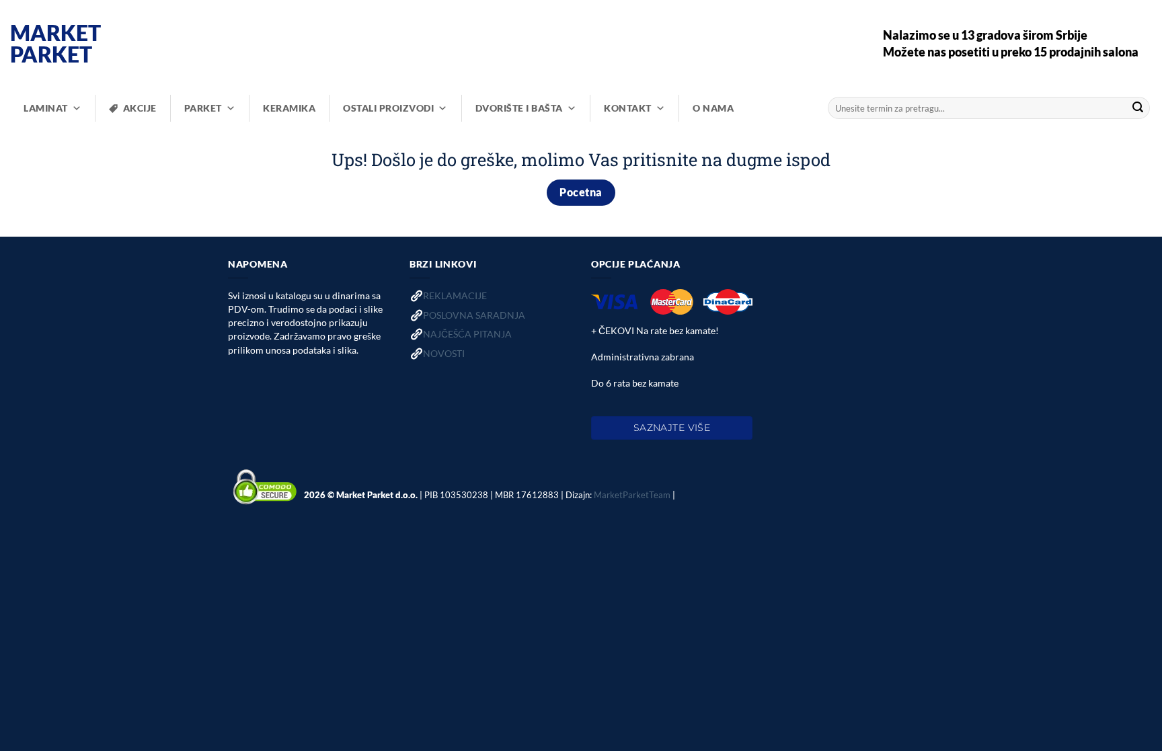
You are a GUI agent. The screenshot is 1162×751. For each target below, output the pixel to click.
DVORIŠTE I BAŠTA (519, 108)
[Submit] (1137, 108)
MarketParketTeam (632, 494)
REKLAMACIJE (455, 295)
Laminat (46, 108)
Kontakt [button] (628, 108)
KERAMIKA (289, 108)
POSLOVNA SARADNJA (474, 315)
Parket (203, 108)
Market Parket (55, 43)
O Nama (713, 108)
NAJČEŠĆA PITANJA (467, 334)
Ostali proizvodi (388, 108)
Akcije (140, 108)
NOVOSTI (444, 353)
